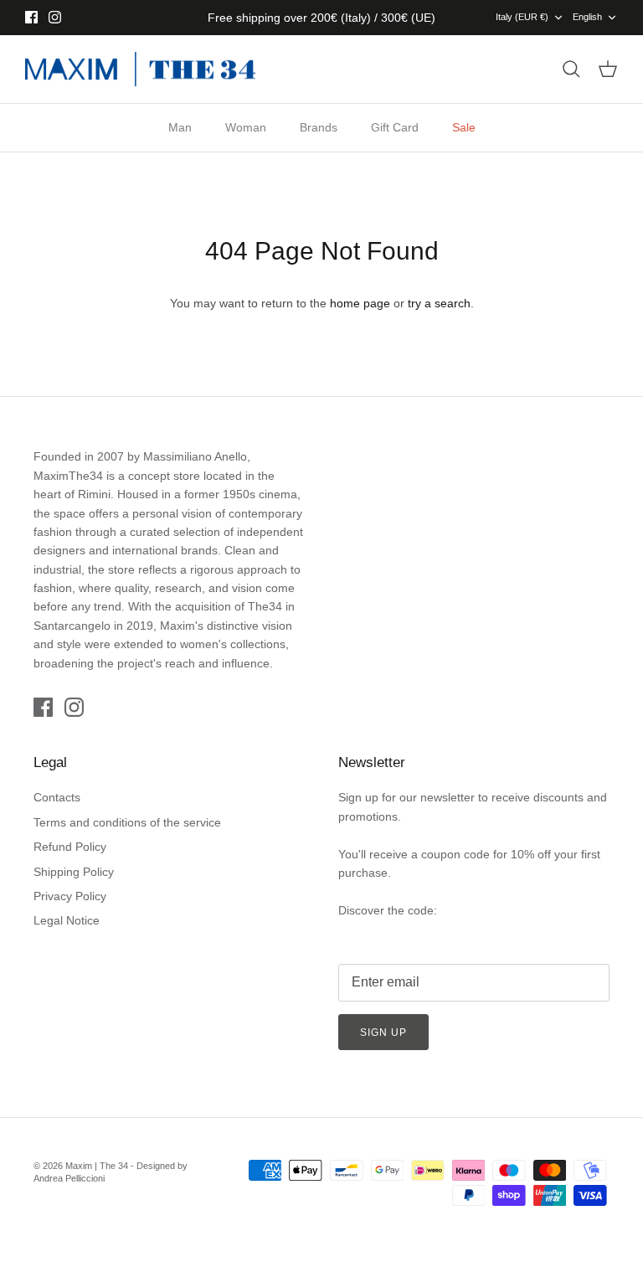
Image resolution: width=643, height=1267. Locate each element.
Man (180, 127)
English (587, 17)
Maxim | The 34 (96, 1166)
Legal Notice (66, 920)
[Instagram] (55, 17)
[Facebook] (31, 17)
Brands (318, 127)
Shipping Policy (73, 871)
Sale (464, 127)
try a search (439, 303)
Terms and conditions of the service (127, 822)
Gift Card (395, 127)
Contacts (56, 797)
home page (360, 303)
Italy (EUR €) (522, 17)
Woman (245, 127)
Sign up (383, 1032)
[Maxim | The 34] (140, 69)
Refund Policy (69, 846)
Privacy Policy (69, 896)
